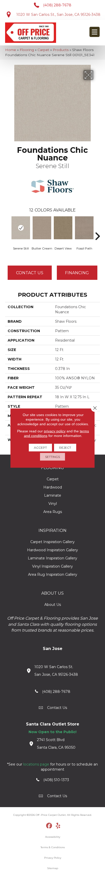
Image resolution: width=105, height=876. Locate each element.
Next (97, 228)
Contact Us (29, 272)
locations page (36, 764)
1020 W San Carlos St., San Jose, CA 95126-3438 (58, 14)
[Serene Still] (20, 228)
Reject (65, 447)
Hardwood (52, 487)
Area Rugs (52, 511)
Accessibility (52, 837)
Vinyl (52, 503)
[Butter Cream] (41, 228)
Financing (77, 272)
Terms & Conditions (53, 847)
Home (10, 50)
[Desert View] (63, 228)
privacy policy (54, 431)
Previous (7, 228)
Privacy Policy (52, 857)
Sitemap (52, 868)
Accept (40, 447)
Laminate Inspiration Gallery (52, 558)
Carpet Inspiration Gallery (52, 542)
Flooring (27, 50)
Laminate (52, 495)
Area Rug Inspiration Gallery (52, 574)
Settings (52, 457)
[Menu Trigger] (94, 32)
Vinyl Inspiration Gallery (52, 566)
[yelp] (58, 826)
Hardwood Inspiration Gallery (52, 550)
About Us (52, 604)
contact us (57, 707)
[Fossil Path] (84, 228)
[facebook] (49, 826)
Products (61, 50)
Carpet (43, 50)
